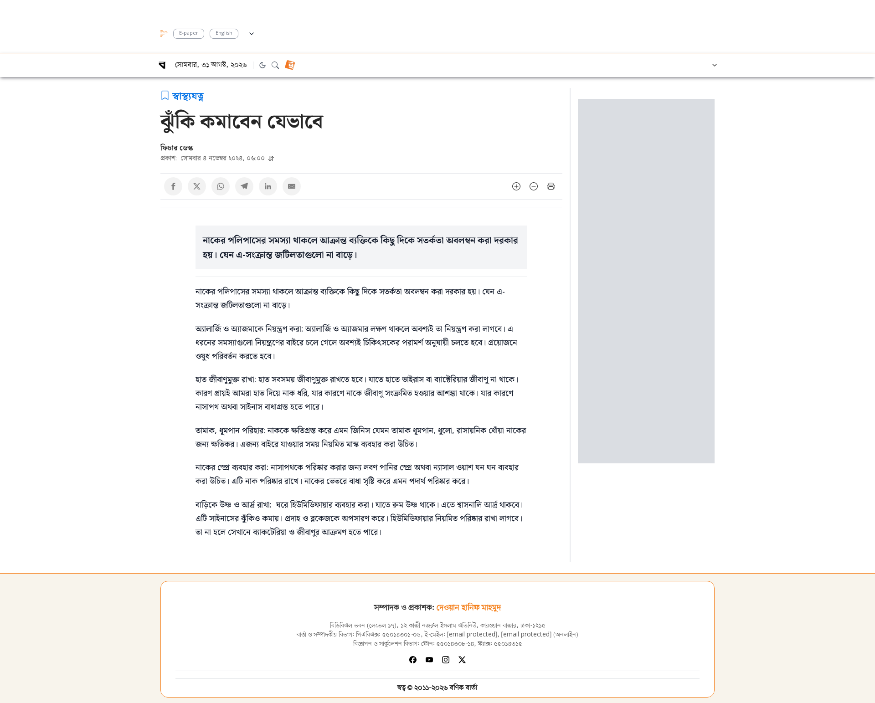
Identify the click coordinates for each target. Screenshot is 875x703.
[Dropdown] (251, 32)
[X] (462, 659)
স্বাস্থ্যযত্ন (188, 95)
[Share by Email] (292, 186)
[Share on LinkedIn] (268, 186)
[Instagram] (445, 659)
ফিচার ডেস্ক (176, 148)
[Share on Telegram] (244, 186)
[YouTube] (429, 659)
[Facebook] (413, 659)
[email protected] (472, 635)
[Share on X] (197, 186)
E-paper (188, 33)
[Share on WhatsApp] (220, 186)
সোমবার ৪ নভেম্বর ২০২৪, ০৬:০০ (213, 158)
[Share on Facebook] (173, 186)
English (224, 33)
